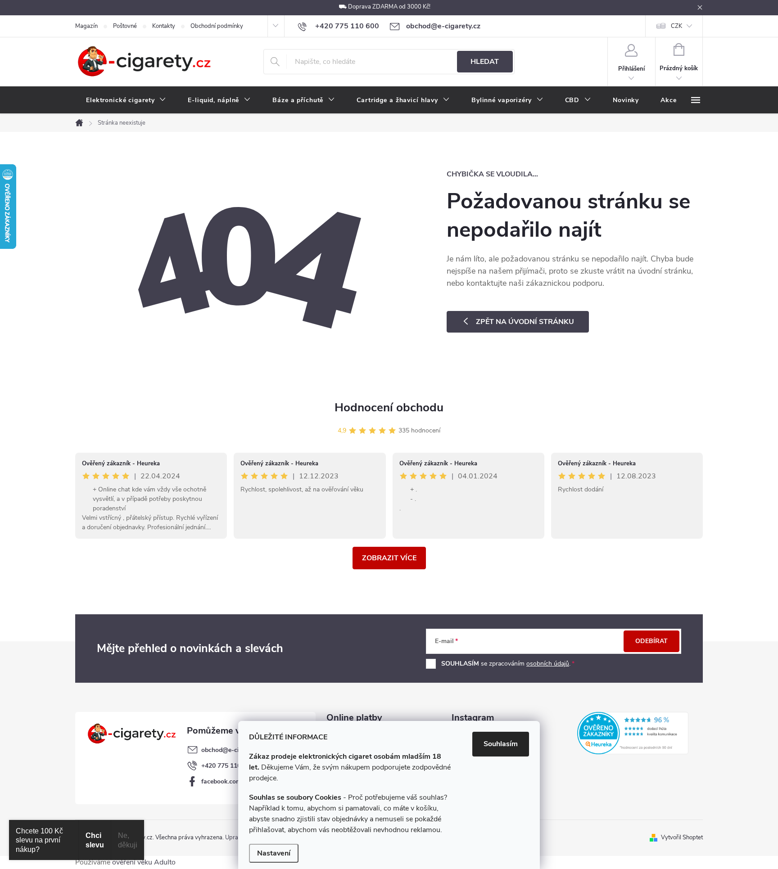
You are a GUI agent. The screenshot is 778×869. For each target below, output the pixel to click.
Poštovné (125, 26)
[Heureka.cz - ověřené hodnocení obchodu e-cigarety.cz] (632, 733)
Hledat (484, 62)
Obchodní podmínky (216, 26)
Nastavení (273, 853)
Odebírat (651, 641)
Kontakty (163, 26)
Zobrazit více (389, 558)
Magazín (86, 26)
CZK (676, 26)
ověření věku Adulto (144, 862)
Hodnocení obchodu (389, 407)
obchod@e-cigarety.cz (232, 750)
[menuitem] (126, 100)
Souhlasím (501, 744)
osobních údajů (547, 663)
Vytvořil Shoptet (682, 837)
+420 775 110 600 (227, 765)
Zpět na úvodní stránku (525, 322)
